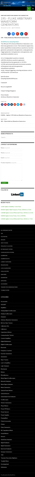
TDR (2, 233)
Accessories (4, 284)
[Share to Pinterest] (26, 35)
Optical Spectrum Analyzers (8, 396)
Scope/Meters (4, 433)
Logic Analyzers (5, 366)
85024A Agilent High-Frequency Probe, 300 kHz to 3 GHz (16, 209)
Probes (3, 424)
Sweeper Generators (6, 452)
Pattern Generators (6, 402)
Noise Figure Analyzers (7, 384)
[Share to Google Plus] (17, 35)
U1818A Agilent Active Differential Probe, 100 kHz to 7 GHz (17, 219)
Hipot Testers (4, 243)
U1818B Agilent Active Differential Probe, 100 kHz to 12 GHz (17, 212)
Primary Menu (33, 9)
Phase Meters (4, 406)
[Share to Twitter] (13, 35)
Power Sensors (5, 412)
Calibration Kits (5, 258)
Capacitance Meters (6, 332)
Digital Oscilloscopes (6, 344)
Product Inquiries (8, 162)
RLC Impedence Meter (7, 430)
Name (5, 147)
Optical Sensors (5, 393)
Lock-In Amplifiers (5, 363)
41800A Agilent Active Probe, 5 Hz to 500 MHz (13, 216)
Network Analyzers (6, 381)
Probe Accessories (6, 421)
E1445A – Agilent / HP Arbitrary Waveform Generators (16, 114)
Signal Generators (5, 445)
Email (5, 157)
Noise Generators (5, 387)
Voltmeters (4, 236)
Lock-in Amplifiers (6, 268)
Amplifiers (3, 280)
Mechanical (4, 369)
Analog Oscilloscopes (6, 313)
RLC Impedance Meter (6, 230)
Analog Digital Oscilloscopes (8, 310)
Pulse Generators (5, 427)
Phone (5, 152)
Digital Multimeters (6, 341)
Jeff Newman (16, 27)
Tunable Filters (5, 290)
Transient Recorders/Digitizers (9, 287)
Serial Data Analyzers (6, 439)
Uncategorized (5, 464)
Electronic (3, 347)
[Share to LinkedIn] (21, 35)
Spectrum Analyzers (6, 448)
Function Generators (6, 353)
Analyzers (3, 274)
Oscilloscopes (5, 271)
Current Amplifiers (6, 261)
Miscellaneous (4, 375)
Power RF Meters (5, 409)
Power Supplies (5, 415)
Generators (24, 15)
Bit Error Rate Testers (6, 249)
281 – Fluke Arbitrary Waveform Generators (13, 120)
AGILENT (3, 304)
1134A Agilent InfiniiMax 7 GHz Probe (11, 206)
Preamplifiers (4, 265)
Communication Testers (7, 252)
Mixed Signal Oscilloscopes (8, 378)
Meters (3, 372)
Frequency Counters (6, 246)
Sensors (3, 239)
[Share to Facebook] (9, 35)
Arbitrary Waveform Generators (11, 15)
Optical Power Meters (7, 390)
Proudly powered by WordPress (8, 475)
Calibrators (4, 255)
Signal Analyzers (5, 442)
